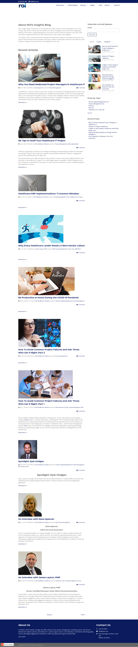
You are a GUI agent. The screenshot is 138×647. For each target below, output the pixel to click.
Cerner (70, 249)
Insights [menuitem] (92, 5)
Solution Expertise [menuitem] (73, 5)
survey (48, 426)
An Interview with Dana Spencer (36, 519)
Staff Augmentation (72, 144)
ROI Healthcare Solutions (42, 144)
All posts (49, 615)
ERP (82, 407)
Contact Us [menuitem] (117, 5)
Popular (99, 42)
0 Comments (81, 88)
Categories (107, 42)
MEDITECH (78, 249)
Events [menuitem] (100, 5)
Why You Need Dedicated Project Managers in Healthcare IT (51, 84)
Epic (73, 249)
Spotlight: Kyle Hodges (31, 461)
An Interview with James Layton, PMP (39, 577)
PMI (25, 426)
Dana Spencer (39, 88)
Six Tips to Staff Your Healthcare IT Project (41, 140)
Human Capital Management (64, 301)
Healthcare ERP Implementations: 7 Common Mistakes (48, 193)
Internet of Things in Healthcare (98, 126)
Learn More (21, 637)
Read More (21, 102)
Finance (23, 466)
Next (82, 615)
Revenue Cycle (60, 581)
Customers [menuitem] (83, 5)
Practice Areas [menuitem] (60, 5)
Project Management (55, 88)
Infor (68, 197)
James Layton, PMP (41, 249)
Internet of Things (63, 407)
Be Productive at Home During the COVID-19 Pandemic (48, 297)
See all (90, 113)
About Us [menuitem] (107, 5)
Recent (92, 42)
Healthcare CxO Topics (76, 197)
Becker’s (27, 420)
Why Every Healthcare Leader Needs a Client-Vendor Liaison (51, 245)
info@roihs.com (103, 631)
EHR (53, 249)
